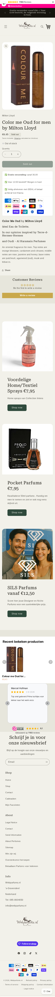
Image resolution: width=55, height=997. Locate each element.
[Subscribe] (46, 762)
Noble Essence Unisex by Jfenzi (30, 985)
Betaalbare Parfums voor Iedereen (21, 866)
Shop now (17, 407)
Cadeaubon (10, 799)
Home (8, 780)
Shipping (17, 138)
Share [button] (7, 270)
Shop (7, 786)
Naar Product (14, 993)
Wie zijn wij (10, 854)
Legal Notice (11, 822)
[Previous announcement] (5, 13)
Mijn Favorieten (12, 805)
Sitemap (9, 847)
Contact (9, 792)
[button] (6, 27)
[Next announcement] (50, 13)
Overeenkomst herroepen (17, 860)
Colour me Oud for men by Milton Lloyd (14, 676)
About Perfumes (13, 841)
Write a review (27, 295)
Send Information (13, 835)
